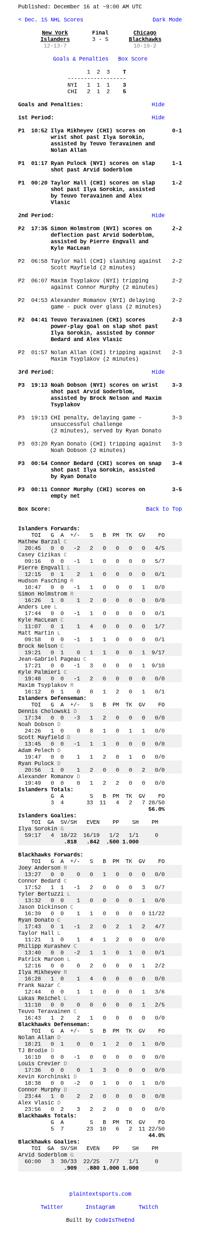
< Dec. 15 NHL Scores (50, 20)
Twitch (148, 1207)
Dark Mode (165, 20)
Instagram (100, 1207)
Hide (158, 105)
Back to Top (164, 509)
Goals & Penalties (80, 59)
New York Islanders (55, 36)
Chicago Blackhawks (145, 36)
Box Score (132, 59)
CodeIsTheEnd (114, 1220)
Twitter (51, 1207)
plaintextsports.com (100, 1194)
